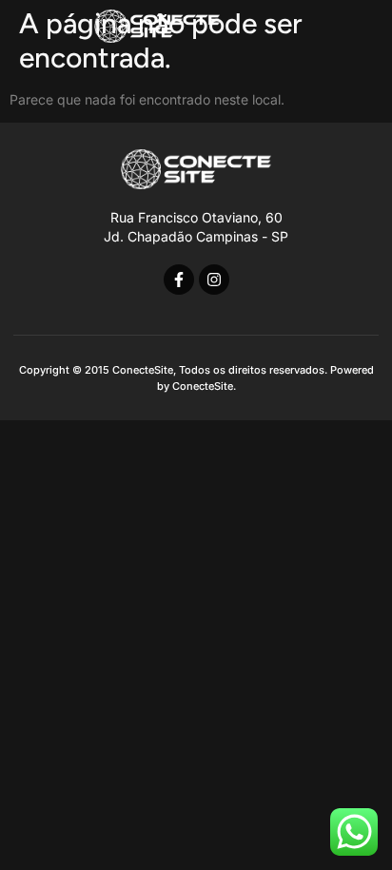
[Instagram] (214, 279)
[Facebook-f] (179, 279)
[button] (353, 26)
